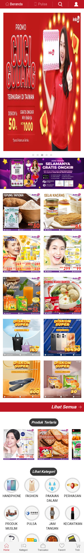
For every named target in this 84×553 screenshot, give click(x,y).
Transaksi (43, 550)
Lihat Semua (63, 407)
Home (6, 550)
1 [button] (33, 155)
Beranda (16, 4)
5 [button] (51, 155)
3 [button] (42, 155)
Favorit (61, 550)
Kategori (23, 550)
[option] (42, 82)
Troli (77, 550)
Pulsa (42, 4)
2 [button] (38, 155)
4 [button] (46, 155)
